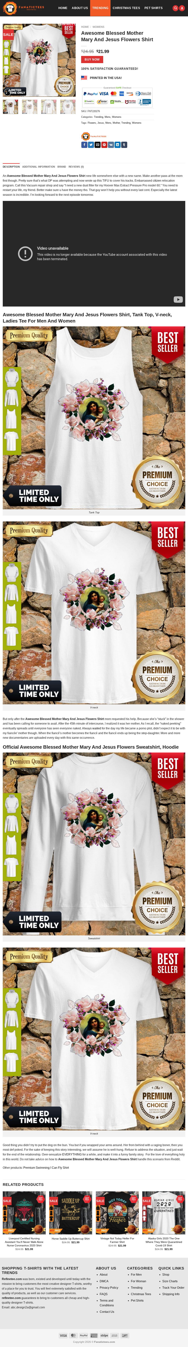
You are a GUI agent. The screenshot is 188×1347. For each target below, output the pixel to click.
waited (96, 728)
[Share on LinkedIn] (118, 145)
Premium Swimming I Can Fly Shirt (46, 1167)
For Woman (138, 1281)
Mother (116, 122)
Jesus (100, 122)
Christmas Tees (126, 8)
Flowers (92, 122)
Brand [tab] (61, 166)
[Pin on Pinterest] (104, 145)
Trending (100, 8)
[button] (182, 8)
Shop (165, 1274)
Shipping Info (171, 1294)
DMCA (104, 1281)
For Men (136, 1274)
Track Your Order (173, 1287)
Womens (116, 117)
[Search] (175, 8)
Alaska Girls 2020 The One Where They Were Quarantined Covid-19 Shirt (164, 1242)
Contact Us (68, 24)
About (103, 1274)
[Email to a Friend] (98, 145)
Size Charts (170, 1281)
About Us (80, 8)
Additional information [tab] (38, 166)
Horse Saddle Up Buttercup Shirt (71, 1238)
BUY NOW (92, 59)
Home (62, 8)
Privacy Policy (109, 1287)
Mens (108, 117)
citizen (157, 180)
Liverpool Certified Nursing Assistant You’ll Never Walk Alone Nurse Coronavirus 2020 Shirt (24, 1242)
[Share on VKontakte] (111, 145)
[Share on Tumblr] (124, 145)
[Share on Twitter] (91, 145)
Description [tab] (11, 166)
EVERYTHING (72, 1154)
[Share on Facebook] (84, 145)
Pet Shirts (153, 8)
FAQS (104, 1294)
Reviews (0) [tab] (76, 166)
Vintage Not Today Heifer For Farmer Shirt (117, 1240)
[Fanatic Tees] (93, 136)
